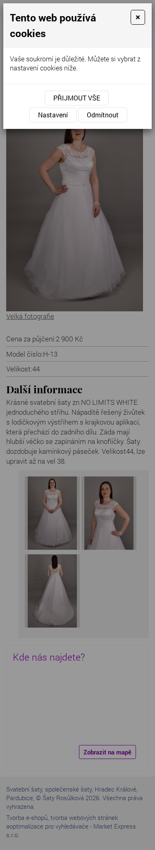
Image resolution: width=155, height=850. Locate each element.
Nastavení (53, 114)
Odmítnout (103, 114)
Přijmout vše (76, 97)
